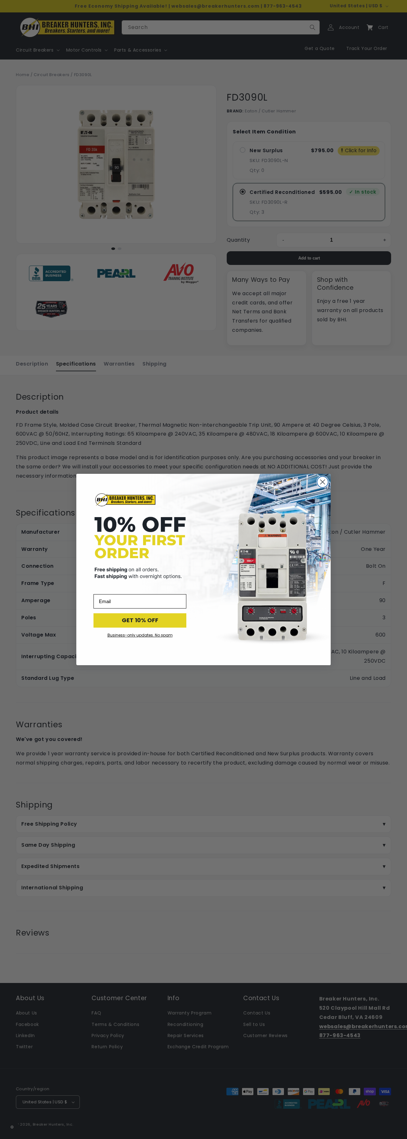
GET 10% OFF (140, 620)
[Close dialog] (322, 482)
